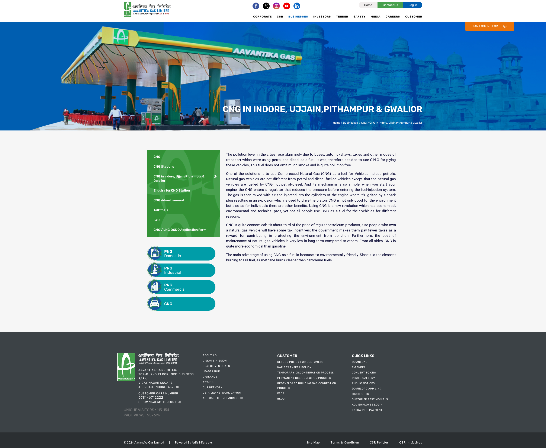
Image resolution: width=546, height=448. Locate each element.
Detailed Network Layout (222, 392)
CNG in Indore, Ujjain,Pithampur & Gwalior (179, 178)
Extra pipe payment (367, 409)
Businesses (350, 122)
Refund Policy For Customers (300, 361)
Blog (281, 398)
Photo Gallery (363, 377)
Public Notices (363, 383)
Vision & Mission (215, 360)
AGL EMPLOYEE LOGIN (367, 404)
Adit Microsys (202, 442)
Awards (208, 382)
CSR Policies (379, 442)
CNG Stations (164, 166)
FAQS (280, 393)
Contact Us (390, 5)
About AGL (210, 355)
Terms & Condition (344, 442)
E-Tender (359, 367)
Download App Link (366, 388)
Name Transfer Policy (294, 367)
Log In (413, 5)
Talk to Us (161, 210)
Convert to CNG (364, 372)
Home (368, 5)
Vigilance (210, 376)
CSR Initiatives (410, 442)
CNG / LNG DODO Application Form (180, 230)
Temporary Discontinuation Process (305, 372)
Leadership (211, 371)
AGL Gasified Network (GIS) (223, 398)
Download (359, 361)
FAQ (157, 220)
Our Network (212, 387)
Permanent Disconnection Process (304, 377)
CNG (364, 122)
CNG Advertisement (169, 200)
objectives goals (216, 366)
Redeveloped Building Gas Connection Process (306, 385)
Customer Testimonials (370, 399)
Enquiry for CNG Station (172, 190)
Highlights (360, 393)
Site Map (313, 442)
